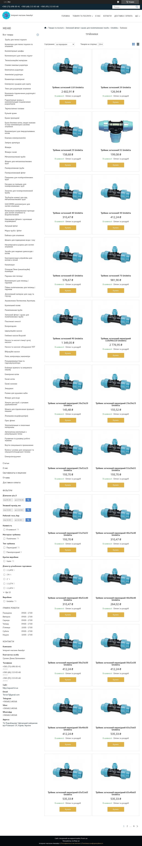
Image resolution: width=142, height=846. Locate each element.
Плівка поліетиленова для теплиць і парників (20, 288)
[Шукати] (137, 7)
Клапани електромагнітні (15, 138)
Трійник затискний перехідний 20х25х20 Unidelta (68, 404)
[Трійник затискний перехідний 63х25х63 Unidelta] (115, 706)
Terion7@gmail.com (11, 694)
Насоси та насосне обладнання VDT (20, 347)
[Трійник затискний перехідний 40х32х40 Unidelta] (68, 576)
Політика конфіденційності (92, 843)
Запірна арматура (12, 142)
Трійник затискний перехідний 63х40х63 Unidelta (116, 793)
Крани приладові (12, 118)
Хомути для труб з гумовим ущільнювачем (16, 403)
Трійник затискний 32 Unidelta (116, 150)
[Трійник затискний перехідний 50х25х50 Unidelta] (68, 641)
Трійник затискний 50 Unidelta (116, 213)
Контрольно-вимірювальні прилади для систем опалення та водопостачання (19, 212)
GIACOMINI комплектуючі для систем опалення (17, 205)
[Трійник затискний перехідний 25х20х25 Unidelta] (115, 382)
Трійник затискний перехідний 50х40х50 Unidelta (68, 729)
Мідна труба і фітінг (13, 230)
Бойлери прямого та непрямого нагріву (18, 368)
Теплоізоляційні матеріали (16, 60)
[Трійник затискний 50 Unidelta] (115, 192)
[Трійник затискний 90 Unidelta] (68, 317)
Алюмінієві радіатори (14, 74)
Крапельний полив (12, 305)
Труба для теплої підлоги (16, 39)
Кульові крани (11, 113)
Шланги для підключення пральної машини (19, 410)
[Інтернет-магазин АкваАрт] (6, 15)
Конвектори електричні (14, 79)
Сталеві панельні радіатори (16, 65)
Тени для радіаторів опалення (18, 88)
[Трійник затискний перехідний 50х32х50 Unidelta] (115, 641)
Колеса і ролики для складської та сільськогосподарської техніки (19, 451)
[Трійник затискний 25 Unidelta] (68, 129)
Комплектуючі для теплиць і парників (16, 281)
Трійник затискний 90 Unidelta (68, 338)
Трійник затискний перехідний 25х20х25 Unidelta (116, 404)
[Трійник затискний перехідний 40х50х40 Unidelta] (115, 576)
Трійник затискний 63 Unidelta (68, 276)
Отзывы (6, 477)
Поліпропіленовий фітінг (15, 172)
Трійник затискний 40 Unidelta (68, 213)
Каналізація (10, 264)
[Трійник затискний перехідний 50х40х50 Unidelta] (68, 706)
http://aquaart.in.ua (10, 688)
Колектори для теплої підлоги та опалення (19, 45)
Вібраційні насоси (12, 351)
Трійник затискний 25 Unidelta (68, 150)
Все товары (8, 34)
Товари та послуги (82, 16)
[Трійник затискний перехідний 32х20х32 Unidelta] (115, 447)
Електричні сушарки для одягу (18, 84)
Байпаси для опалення (14, 235)
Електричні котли (12, 374)
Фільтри (8, 147)
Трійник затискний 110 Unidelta (68, 87)
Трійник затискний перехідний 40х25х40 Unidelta (116, 534)
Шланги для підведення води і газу (20, 240)
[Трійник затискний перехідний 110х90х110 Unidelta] (115, 317)
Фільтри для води (12, 398)
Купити (68, 102)
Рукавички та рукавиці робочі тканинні (17, 439)
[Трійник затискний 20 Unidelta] (115, 66)
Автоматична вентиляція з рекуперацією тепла (16, 433)
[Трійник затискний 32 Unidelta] (115, 129)
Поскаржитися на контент (71, 843)
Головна (66, 16)
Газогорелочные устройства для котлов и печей (18, 259)
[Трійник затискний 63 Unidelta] (68, 254)
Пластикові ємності (13, 321)
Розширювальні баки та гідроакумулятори (15, 362)
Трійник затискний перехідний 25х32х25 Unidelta (68, 469)
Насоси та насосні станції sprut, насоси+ (18, 341)
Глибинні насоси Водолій (15, 335)
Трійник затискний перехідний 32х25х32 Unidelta (68, 534)
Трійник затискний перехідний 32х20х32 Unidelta (116, 469)
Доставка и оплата (11, 482)
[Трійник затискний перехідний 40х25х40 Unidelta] (115, 512)
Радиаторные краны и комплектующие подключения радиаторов (18, 102)
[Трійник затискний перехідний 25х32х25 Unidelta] (68, 447)
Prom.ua (84, 838)
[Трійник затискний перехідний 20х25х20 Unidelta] (68, 382)
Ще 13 (8, 592)
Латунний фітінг (11, 226)
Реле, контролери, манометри (17, 356)
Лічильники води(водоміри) (16, 416)
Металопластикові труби (15, 156)
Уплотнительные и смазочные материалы (17, 426)
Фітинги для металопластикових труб (18, 162)
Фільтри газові (11, 152)
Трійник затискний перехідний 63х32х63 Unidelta (68, 793)
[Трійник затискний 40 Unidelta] (68, 192)
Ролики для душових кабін (16, 393)
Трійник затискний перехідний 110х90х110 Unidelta (116, 339)
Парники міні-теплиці (13, 276)
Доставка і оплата (123, 16)
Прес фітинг (10, 420)
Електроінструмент (13, 456)
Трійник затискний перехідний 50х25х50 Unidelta (68, 664)
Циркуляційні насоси (13, 331)
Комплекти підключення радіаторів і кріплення (20, 94)
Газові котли (10, 379)
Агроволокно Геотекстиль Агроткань (20, 300)
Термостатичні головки (14, 108)
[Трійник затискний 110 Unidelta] (68, 66)
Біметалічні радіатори (14, 70)
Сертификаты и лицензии (14, 472)
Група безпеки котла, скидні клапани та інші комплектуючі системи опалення (20, 124)
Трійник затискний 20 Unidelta (116, 87)
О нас (98, 16)
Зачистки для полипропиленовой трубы (19, 191)
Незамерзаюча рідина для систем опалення (19, 245)
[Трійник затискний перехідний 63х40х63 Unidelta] (115, 771)
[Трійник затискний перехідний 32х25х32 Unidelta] (68, 512)
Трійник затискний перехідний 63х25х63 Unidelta (116, 729)
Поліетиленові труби (13, 310)
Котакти (107, 16)
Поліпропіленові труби (14, 168)
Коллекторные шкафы (14, 51)
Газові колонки (11, 383)
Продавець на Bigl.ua (71, 841)
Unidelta (114, 28)
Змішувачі (9, 388)
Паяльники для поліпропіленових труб (19, 178)
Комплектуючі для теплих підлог (18, 55)
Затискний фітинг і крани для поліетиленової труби (17, 316)
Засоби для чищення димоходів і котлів (19, 252)
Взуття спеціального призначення (19, 445)
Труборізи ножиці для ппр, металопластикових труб (16, 198)
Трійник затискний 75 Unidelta (116, 276)
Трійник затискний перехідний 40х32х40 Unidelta (68, 599)
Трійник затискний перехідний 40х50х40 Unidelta (116, 599)
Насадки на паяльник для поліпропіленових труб (15, 185)
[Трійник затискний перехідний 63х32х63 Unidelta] (68, 771)
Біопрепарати (10, 326)
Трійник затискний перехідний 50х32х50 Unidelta (116, 664)
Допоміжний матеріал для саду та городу (19, 295)
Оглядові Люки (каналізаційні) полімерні (17, 270)
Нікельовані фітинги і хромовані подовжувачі (18, 220)
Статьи (6, 463)
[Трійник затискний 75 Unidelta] (115, 254)
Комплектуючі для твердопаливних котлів (20, 132)
